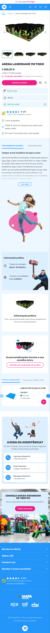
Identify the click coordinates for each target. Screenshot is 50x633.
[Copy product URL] (40, 82)
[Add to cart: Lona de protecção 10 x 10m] (43, 401)
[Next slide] (48, 396)
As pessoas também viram (33, 380)
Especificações (35, 146)
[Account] (35, 7)
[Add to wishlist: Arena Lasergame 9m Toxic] (45, 82)
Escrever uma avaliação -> (16, 583)
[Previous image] (5, 32)
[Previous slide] (2, 396)
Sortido (10, 13)
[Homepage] (4, 7)
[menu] (10, 7)
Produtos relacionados (11, 380)
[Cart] (45, 7)
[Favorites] (40, 7)
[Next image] (45, 32)
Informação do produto (12, 146)
